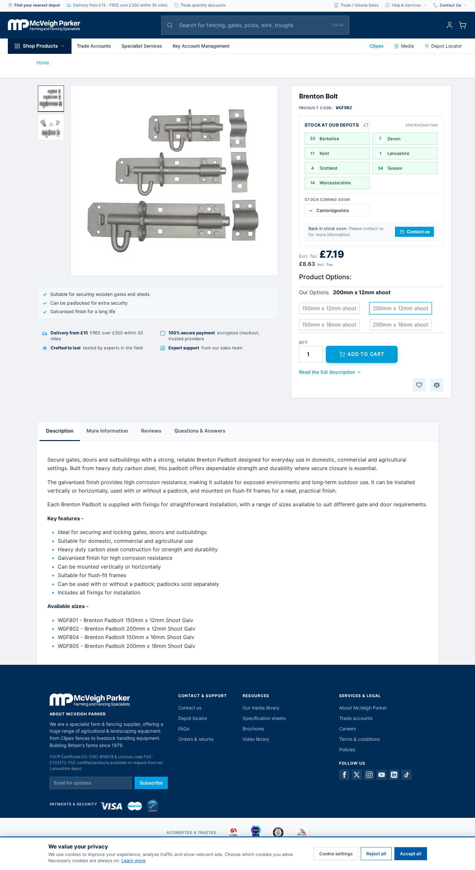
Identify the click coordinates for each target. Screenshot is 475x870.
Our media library (261, 707)
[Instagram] (369, 775)
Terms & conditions (359, 739)
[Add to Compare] (436, 384)
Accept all (410, 853)
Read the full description (327, 372)
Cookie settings (336, 853)
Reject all (376, 853)
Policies (347, 749)
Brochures (253, 728)
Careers (347, 728)
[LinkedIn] (394, 775)
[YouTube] (381, 775)
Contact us (189, 707)
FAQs (183, 728)
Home (43, 62)
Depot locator (192, 718)
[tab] (51, 98)
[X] (357, 775)
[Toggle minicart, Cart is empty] (462, 25)
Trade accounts (355, 718)
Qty (303, 342)
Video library (256, 739)
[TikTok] (406, 775)
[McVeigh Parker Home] (44, 25)
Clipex (377, 46)
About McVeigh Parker (363, 707)
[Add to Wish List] (419, 384)
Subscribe (151, 783)
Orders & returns (196, 739)
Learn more (133, 860)
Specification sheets (264, 718)
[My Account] (449, 25)
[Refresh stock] (366, 125)
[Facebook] (344, 775)
